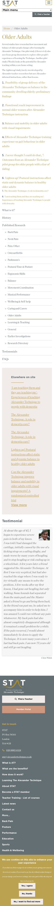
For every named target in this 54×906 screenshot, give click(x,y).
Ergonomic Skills (16, 274)
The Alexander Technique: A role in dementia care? (23, 419)
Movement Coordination (21, 288)
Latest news (9, 804)
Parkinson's (14, 260)
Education (8, 839)
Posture (6, 827)
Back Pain (13, 232)
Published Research (13, 225)
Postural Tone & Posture (20, 267)
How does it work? (12, 774)
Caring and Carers (17, 308)
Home (6, 28)
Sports (6, 844)
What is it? (8, 210)
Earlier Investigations (19, 336)
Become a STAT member (16, 792)
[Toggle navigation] (49, 2)
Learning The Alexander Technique (21, 780)
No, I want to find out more (27, 902)
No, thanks (27, 894)
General (12, 329)
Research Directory (18, 343)
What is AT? (9, 763)
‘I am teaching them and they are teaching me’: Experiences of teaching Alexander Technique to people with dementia (25, 397)
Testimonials (9, 351)
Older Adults (14, 315)
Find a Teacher (44, 14)
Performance (9, 833)
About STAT (9, 786)
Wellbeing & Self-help (19, 301)
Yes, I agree (27, 886)
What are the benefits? (15, 769)
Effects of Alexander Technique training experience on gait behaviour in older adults (26, 142)
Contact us (8, 809)
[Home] (10, 3)
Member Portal (23, 709)
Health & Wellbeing (13, 850)
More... (6, 815)
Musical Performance (19, 295)
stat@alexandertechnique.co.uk (17, 757)
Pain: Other (14, 246)
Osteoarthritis (15, 253)
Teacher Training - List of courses (21, 798)
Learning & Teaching (18, 322)
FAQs (5, 359)
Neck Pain (13, 239)
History (6, 217)
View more (19, 505)
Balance (12, 281)
